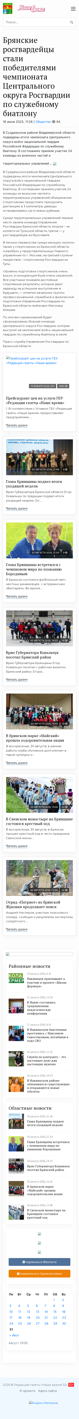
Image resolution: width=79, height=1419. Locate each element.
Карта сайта (47, 1391)
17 (10, 1317)
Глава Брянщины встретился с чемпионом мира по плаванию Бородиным (34, 569)
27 (38, 1323)
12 (28, 1312)
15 (55, 1312)
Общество (43, 122)
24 (11, 1323)
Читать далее (17, 425)
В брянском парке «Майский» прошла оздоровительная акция (35, 738)
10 (11, 1312)
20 (38, 1317)
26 (29, 1323)
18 (19, 1317)
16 (63, 1312)
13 (37, 1312)
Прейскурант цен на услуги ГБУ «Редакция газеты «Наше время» (35, 400)
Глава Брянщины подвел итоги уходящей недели (34, 484)
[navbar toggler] (73, 9)
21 (46, 1317)
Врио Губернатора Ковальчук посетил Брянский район (32, 655)
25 (20, 1323)
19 (28, 1317)
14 (46, 1312)
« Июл (14, 1335)
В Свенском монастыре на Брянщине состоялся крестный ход (39, 821)
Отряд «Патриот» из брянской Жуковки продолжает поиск (33, 904)
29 (55, 1323)
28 (46, 1323)
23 (64, 1317)
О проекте (27, 1391)
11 (19, 1312)
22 (55, 1317)
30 (64, 1323)
